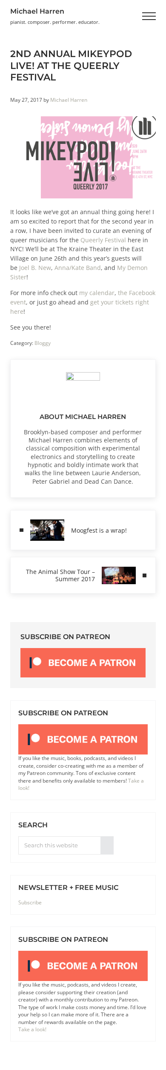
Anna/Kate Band (77, 268)
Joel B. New (35, 268)
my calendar (96, 293)
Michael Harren (37, 11)
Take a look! (32, 1029)
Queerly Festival (103, 240)
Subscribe (30, 902)
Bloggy (42, 343)
